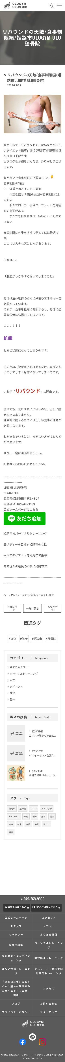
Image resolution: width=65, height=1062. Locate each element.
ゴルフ (33, 808)
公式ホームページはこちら (21, 509)
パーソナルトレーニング (16, 594)
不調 (26, 816)
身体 (43, 816)
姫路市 (12, 808)
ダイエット (42, 594)
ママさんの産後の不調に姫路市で (25, 566)
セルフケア (14, 816)
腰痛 (11, 832)
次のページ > (53, 608)
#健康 (24, 638)
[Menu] (59, 5)
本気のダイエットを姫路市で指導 (25, 555)
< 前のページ (12, 608)
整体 (12, 699)
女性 (33, 594)
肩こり (46, 824)
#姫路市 (37, 638)
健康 (52, 816)
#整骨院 (51, 638)
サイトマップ (48, 1012)
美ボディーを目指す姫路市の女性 (25, 544)
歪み (11, 824)
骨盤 (28, 824)
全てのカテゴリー (20, 667)
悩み (34, 816)
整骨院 (23, 808)
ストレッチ (46, 808)
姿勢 (37, 824)
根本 (19, 824)
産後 (51, 594)
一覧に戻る (32, 608)
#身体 (12, 638)
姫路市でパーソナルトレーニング (25, 533)
